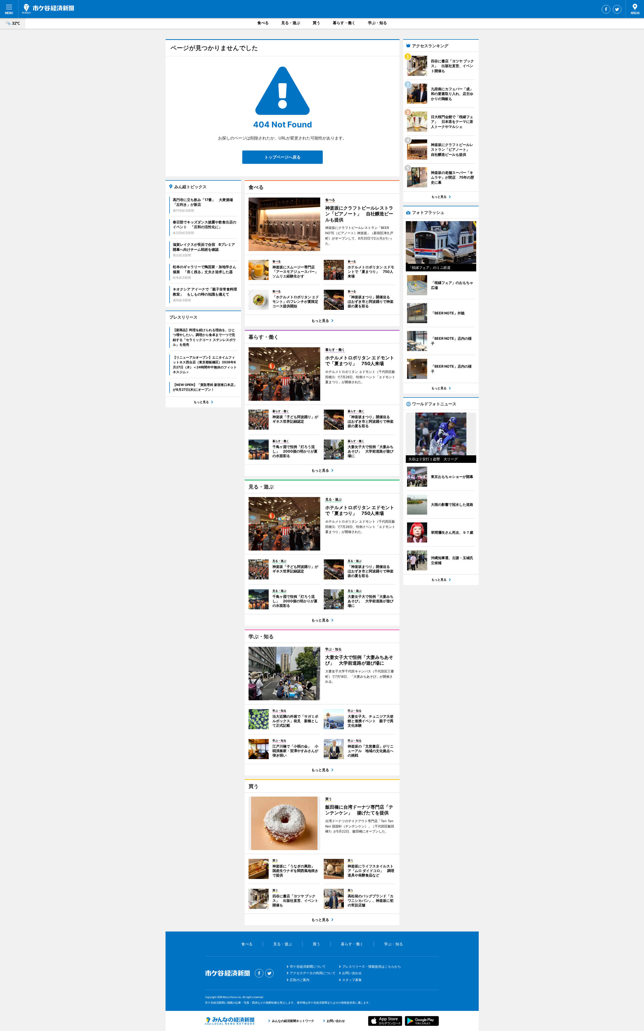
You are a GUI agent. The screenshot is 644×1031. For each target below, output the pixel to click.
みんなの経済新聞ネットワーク (229, 1021)
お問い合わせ (352, 973)
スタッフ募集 (352, 980)
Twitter (617, 9)
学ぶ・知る (377, 22)
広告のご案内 (299, 980)
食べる (263, 22)
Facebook (606, 9)
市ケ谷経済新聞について (308, 966)
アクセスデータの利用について (313, 973)
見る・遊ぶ (290, 22)
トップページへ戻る (282, 157)
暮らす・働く (344, 22)
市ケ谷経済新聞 (48, 9)
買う (316, 22)
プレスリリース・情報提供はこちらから (371, 966)
